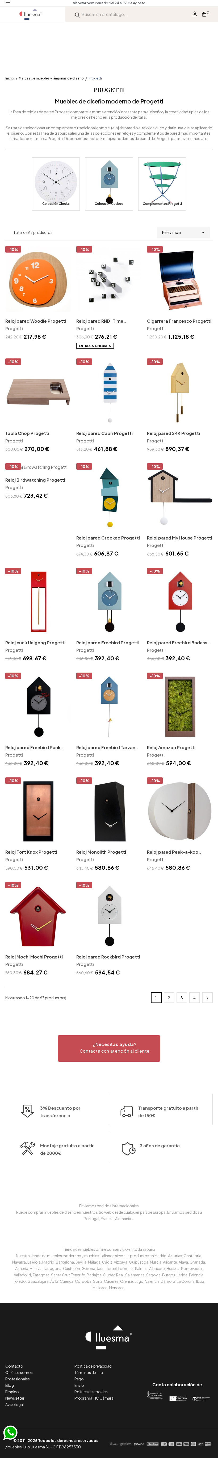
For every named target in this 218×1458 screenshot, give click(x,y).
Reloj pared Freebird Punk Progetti (32, 748)
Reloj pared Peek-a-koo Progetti (172, 852)
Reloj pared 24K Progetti (173, 433)
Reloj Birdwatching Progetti (35, 480)
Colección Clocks (56, 204)
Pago (79, 1378)
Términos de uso (88, 1372)
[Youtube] (202, 1362)
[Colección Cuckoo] (109, 184)
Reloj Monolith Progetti (101, 852)
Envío (79, 1385)
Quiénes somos (19, 1372)
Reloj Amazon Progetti (171, 747)
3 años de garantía (160, 1145)
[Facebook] (154, 1362)
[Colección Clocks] (56, 184)
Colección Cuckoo (109, 204)
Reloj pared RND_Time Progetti (99, 321)
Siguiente (207, 997)
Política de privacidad (93, 1366)
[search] (77, 14)
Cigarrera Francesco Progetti (179, 321)
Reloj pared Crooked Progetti (108, 538)
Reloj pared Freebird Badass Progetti (177, 643)
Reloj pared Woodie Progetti (35, 321)
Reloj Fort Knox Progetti (31, 852)
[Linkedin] (178, 1362)
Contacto (14, 1366)
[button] (109, 1048)
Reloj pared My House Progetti (179, 538)
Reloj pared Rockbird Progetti (108, 957)
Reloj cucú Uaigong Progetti (35, 642)
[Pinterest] (166, 1362)
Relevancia (171, 232)
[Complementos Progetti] (162, 184)
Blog (9, 1385)
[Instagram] (190, 1362)
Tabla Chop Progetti (27, 433)
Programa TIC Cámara (94, 1398)
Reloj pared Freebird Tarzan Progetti (105, 748)
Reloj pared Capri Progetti (104, 433)
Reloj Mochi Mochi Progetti (34, 957)
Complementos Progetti (162, 204)
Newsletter (14, 1398)
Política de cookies (91, 1391)
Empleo (12, 1391)
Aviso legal (14, 1404)
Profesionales (17, 1378)
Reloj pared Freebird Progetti (107, 642)
